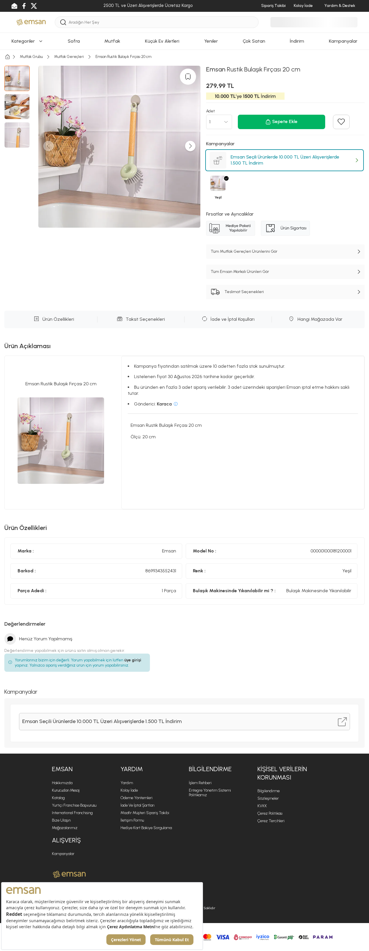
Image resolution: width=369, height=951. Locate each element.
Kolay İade (129, 790)
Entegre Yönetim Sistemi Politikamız (210, 792)
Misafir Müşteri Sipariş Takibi (145, 812)
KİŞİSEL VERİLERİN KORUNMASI (282, 773)
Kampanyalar (63, 853)
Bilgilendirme (268, 790)
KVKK (262, 805)
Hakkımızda (62, 782)
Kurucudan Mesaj (66, 790)
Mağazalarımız (65, 827)
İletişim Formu (132, 820)
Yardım (127, 782)
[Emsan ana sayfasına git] (69, 874)
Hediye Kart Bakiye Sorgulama (146, 827)
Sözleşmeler (268, 798)
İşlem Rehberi (200, 782)
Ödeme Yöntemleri (137, 797)
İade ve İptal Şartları (138, 805)
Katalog (58, 797)
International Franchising (72, 812)
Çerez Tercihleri (271, 820)
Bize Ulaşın (61, 820)
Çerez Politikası (270, 813)
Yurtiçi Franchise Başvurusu (74, 805)
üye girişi (132, 660)
